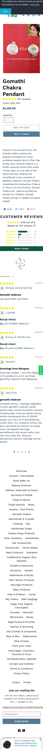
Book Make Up (21, 480)
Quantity (7, 115)
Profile (27, 682)
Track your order (21, 645)
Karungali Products (21, 584)
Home (32, 594)
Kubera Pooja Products (21, 533)
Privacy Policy (21, 673)
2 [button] (18, 451)
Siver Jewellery (13, 538)
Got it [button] (5, 11)
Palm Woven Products (21, 580)
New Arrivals (21, 641)
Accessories (12, 547)
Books (29, 617)
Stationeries (30, 636)
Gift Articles (16, 617)
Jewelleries (32, 538)
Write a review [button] (21, 248)
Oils (28, 523)
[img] (7, 283)
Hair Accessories (21, 542)
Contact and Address (21, 663)
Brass (31, 504)
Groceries (15, 570)
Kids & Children (16, 594)
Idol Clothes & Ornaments (21, 631)
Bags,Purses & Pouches (21, 621)
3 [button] (21, 451)
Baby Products (21, 589)
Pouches (15, 612)
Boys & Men (13, 636)
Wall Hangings (29, 599)
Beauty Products (21, 485)
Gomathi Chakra (21, 514)
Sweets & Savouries (21, 565)
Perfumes (21, 471)
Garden (28, 570)
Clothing (17, 523)
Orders (16, 682)
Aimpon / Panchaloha (21, 475)
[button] (10, 99)
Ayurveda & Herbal (21, 495)
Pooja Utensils (16, 504)
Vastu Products (14, 552)
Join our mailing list (21, 690)
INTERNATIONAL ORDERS (21, 659)
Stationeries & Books (21, 575)
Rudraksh (32, 552)
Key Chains (11, 599)
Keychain (28, 612)
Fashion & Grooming (21, 626)
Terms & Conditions (21, 668)
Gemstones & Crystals (21, 519)
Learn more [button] (34, 5)
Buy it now (21, 134)
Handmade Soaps (21, 528)
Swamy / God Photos (21, 509)
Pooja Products (21, 499)
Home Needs (30, 547)
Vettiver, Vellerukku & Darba (21, 490)
